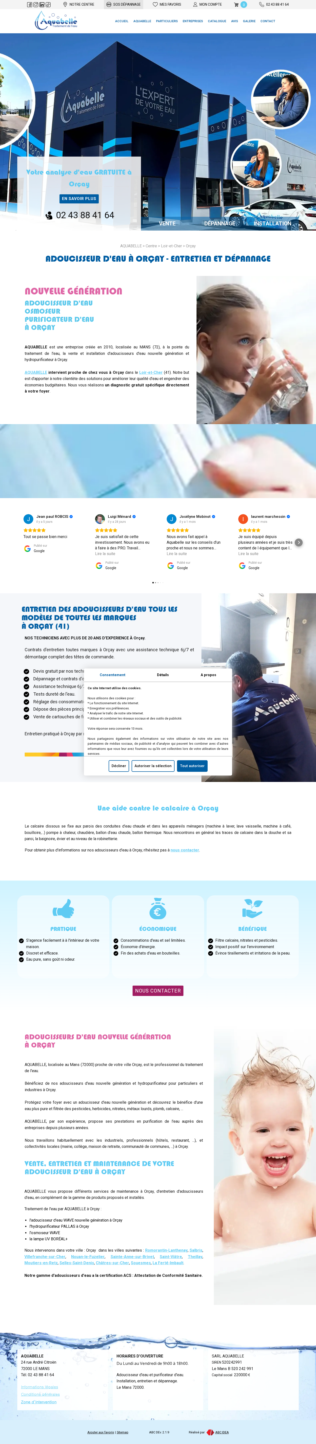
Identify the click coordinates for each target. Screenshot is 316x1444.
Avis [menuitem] (234, 21)
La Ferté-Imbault (168, 1263)
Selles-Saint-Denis (76, 1263)
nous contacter (185, 850)
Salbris (196, 1250)
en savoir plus (79, 198)
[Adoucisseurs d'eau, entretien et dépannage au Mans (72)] (56, 21)
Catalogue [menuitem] (217, 21)
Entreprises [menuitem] (193, 21)
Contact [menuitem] (267, 21)
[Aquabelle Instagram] (35, 4)
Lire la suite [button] (105, 553)
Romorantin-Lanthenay (166, 1250)
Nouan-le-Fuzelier (88, 1256)
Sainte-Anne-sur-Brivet (132, 1256)
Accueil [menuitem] (121, 21)
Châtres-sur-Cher (112, 1263)
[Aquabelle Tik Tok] (48, 4)
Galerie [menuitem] (249, 21)
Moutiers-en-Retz (41, 1263)
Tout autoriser (192, 766)
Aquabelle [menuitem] (142, 21)
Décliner (119, 766)
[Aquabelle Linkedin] (42, 4)
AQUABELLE (36, 372)
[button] (17, 542)
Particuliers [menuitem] (167, 21)
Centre (151, 246)
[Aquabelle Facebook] (29, 4)
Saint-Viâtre (171, 1256)
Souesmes (141, 1263)
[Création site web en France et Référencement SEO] (210, 1432)
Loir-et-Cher (171, 246)
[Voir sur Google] (28, 519)
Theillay (195, 1256)
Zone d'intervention (39, 1402)
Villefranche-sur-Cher (44, 1256)
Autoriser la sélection (153, 766)
